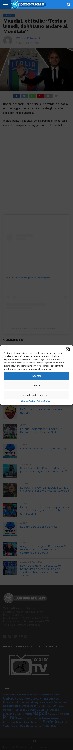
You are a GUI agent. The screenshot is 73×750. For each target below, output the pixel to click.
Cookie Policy (28, 401)
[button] (67, 349)
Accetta (36, 375)
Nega (36, 385)
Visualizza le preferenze (36, 394)
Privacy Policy (43, 401)
